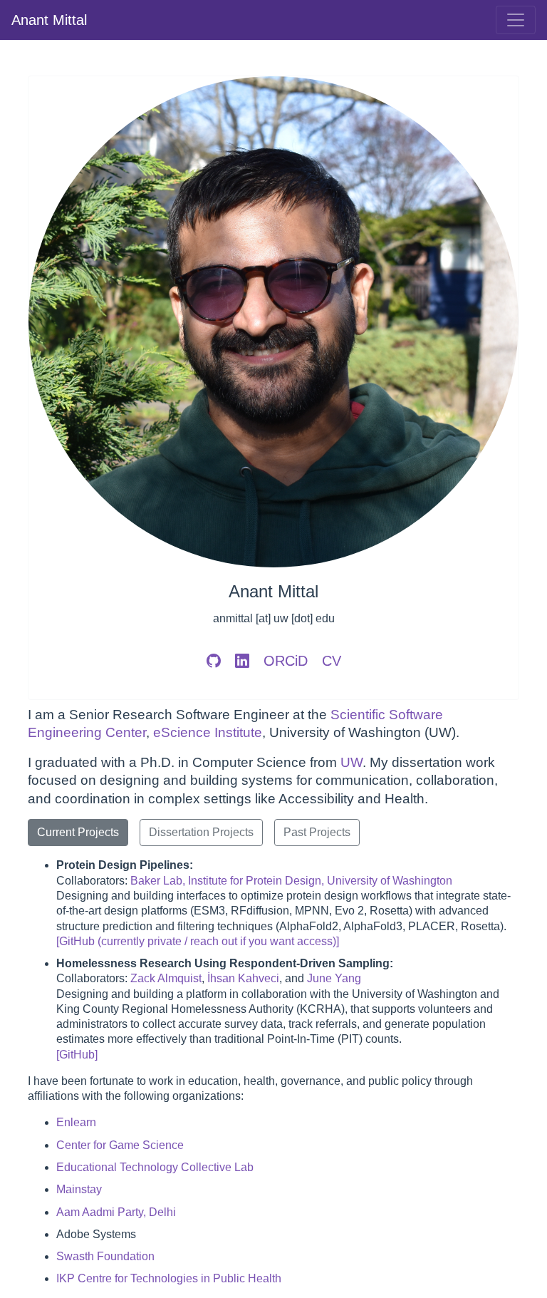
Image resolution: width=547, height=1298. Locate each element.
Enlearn (76, 1122)
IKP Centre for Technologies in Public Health (168, 1278)
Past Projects (316, 832)
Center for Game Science (120, 1145)
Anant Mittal (49, 20)
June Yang (334, 978)
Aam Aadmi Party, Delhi (116, 1212)
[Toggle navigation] (516, 20)
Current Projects (78, 832)
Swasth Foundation (105, 1256)
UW (351, 762)
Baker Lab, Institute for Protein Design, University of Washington (291, 881)
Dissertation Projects (201, 832)
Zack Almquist (166, 978)
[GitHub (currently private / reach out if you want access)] (197, 941)
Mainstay (79, 1189)
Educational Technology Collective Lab (155, 1167)
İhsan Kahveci (243, 978)
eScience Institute (207, 732)
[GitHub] (77, 1055)
